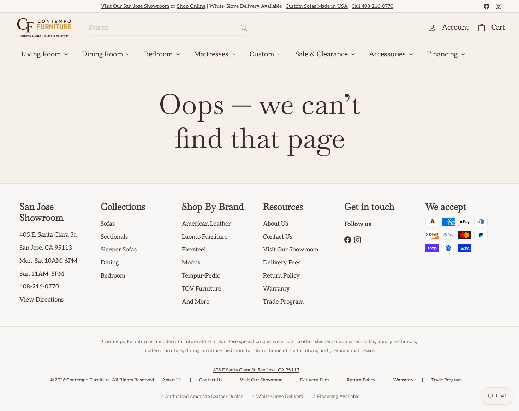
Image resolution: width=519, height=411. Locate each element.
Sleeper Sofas (119, 249)
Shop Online (191, 6)
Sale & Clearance (322, 54)
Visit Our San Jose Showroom (135, 6)
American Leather (206, 223)
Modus (191, 262)
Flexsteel (194, 249)
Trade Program (283, 301)
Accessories (388, 54)
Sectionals (114, 236)
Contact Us (277, 236)
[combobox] (168, 28)
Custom (263, 54)
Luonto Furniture (205, 236)
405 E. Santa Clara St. (48, 234)
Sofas (108, 223)
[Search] (243, 28)
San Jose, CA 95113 (45, 247)
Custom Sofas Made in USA (317, 6)
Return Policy (281, 275)
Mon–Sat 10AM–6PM (48, 260)
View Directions (41, 299)
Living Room (41, 54)
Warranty (276, 288)
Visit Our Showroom (290, 249)
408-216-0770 (39, 286)
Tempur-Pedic (201, 275)
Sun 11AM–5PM (41, 274)
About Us (275, 223)
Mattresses (212, 54)
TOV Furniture (201, 288)
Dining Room (103, 54)
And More (195, 301)
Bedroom (159, 54)
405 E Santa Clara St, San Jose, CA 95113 (256, 370)
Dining (110, 262)
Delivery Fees (281, 262)
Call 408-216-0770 (372, 6)
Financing (443, 54)
